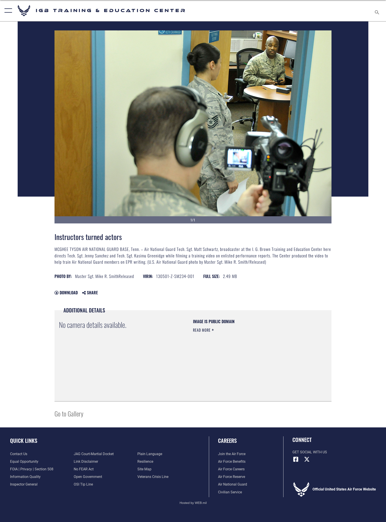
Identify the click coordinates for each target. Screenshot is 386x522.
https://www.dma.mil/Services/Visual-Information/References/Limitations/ (236, 361)
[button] (7, 10)
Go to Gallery (69, 413)
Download (68, 292)
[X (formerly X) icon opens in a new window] (307, 459)
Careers (227, 440)
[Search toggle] (377, 10)
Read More (202, 330)
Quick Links (23, 440)
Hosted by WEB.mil (193, 503)
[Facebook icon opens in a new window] (295, 459)
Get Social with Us (309, 452)
